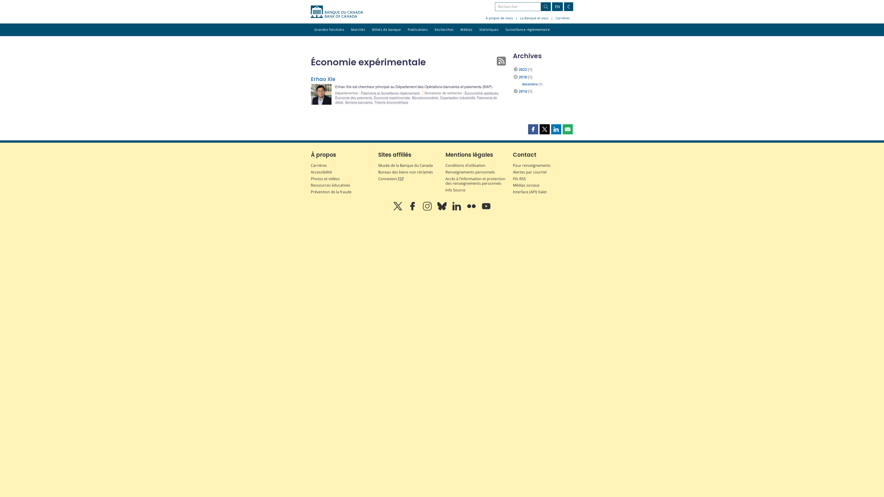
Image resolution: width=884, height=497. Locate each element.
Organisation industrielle (457, 97)
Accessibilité (321, 172)
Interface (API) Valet (530, 191)
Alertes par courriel (530, 172)
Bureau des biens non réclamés (405, 172)
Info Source (455, 190)
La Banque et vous (534, 18)
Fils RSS (519, 178)
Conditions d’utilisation (465, 165)
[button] (533, 129)
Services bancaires (358, 102)
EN (557, 6)
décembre (530, 84)
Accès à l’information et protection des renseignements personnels (475, 181)
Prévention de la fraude (331, 191)
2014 (523, 91)
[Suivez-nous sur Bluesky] (442, 209)
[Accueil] (337, 12)
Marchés (358, 29)
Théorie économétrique (391, 102)
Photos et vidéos (325, 178)
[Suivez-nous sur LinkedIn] (457, 209)
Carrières (562, 18)
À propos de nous (499, 18)
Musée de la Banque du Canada (405, 165)
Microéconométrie (425, 97)
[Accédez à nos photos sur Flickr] (472, 209)
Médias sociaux (526, 185)
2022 (523, 69)
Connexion (391, 178)
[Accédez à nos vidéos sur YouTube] (486, 209)
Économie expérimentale (392, 97)
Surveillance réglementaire (528, 29)
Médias (466, 29)
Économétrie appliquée (481, 93)
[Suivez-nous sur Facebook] (413, 209)
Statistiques (489, 29)
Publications (418, 29)
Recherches (444, 29)
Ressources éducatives (330, 185)
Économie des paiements (353, 97)
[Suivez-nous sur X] (398, 209)
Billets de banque (386, 29)
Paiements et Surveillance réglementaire (390, 93)
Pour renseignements (532, 165)
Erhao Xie (323, 79)
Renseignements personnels (470, 172)
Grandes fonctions (329, 29)
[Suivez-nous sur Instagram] (427, 209)
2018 (523, 77)
